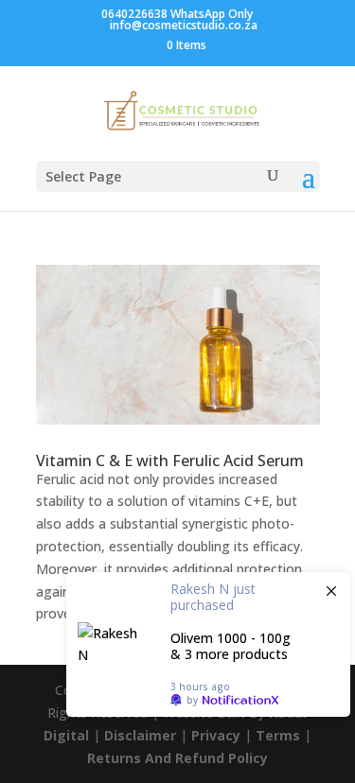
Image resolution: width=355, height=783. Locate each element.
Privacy (215, 735)
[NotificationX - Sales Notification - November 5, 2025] (208, 644)
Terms (278, 735)
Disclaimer (140, 735)
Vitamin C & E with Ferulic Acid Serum (170, 460)
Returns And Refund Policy (177, 758)
